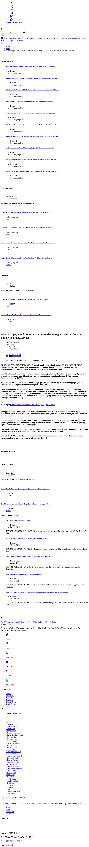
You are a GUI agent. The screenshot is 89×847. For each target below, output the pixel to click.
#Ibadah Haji (10, 775)
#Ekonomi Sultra (12, 737)
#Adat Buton (10, 794)
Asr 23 (3, 622)
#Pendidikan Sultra (12, 781)
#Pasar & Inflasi (11, 741)
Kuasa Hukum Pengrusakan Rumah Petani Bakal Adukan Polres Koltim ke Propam (29, 556)
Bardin (8, 511)
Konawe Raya (32, 38)
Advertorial (68, 38)
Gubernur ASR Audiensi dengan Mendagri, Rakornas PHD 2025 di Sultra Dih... (26, 212)
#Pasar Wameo (11, 771)
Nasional (7, 38)
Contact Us (10, 814)
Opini (12, 41)
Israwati (8, 219)
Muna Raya (42, 38)
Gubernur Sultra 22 (28, 622)
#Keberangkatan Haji (13, 752)
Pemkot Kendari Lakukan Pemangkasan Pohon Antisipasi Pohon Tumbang (25, 489)
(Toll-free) (14, 841)
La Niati (9, 321)
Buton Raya (21, 38)
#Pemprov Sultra (12, 724)
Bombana (60, 38)
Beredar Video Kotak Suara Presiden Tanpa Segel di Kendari (32, 405)
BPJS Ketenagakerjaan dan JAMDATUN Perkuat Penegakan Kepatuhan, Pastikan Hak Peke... (32, 89)
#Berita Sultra (11, 777)
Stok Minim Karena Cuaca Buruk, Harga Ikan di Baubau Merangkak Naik (25, 504)
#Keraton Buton (11, 789)
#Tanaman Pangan (12, 762)
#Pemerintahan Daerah (14, 756)
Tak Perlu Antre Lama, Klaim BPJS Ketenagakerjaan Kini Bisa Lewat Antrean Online (30, 148)
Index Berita (19, 41)
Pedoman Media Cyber (14, 22)
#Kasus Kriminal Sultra (14, 735)
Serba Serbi (5, 41)
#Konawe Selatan (12, 760)
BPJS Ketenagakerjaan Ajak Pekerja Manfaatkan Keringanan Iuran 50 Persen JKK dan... (31, 159)
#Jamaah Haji (11, 750)
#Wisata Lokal (11, 773)
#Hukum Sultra (11, 747)
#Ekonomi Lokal (12, 739)
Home (8, 47)
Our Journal (10, 812)
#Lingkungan (10, 787)
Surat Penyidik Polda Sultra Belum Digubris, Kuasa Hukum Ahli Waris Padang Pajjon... (30, 113)
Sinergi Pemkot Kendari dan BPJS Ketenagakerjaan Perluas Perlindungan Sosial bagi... (30, 101)
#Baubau (9, 745)
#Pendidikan (10, 729)
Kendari (14, 38)
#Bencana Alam (11, 764)
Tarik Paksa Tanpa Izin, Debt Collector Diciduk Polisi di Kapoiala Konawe (26, 538)
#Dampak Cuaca (12, 766)
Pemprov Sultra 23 (13, 622)
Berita (8, 49)
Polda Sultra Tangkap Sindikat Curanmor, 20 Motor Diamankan (24, 574)
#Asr (7, 722)
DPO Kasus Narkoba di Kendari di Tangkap (18, 520)
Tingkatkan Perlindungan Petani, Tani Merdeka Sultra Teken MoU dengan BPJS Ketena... (31, 66)
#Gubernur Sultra (12, 727)
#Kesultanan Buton (13, 791)
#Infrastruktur (11, 785)
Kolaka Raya (51, 38)
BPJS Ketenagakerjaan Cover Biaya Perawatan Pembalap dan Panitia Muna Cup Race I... (31, 124)
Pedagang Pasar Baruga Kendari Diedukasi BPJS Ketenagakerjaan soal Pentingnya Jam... (31, 78)
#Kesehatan (10, 783)
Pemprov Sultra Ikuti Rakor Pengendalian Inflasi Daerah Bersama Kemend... (26, 315)
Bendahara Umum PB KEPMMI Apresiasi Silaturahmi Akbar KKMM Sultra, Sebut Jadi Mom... (32, 136)
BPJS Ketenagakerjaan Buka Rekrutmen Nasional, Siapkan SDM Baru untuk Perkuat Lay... (31, 171)
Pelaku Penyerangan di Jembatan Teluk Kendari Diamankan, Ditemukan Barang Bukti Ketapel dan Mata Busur (37, 592)
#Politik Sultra (11, 779)
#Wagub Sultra (11, 731)
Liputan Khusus (79, 38)
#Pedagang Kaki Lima (14, 768)
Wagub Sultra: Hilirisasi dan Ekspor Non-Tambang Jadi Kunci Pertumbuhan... (26, 258)
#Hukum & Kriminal (13, 733)
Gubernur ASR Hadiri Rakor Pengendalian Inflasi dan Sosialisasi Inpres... (25, 299)
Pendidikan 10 (40, 622)
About (8, 810)
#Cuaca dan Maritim (13, 743)
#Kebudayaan (11, 754)
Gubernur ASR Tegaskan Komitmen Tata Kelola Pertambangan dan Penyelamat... (28, 243)
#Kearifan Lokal (12, 758)
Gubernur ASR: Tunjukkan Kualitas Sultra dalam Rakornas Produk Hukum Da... (27, 228)
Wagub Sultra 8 (51, 622)
